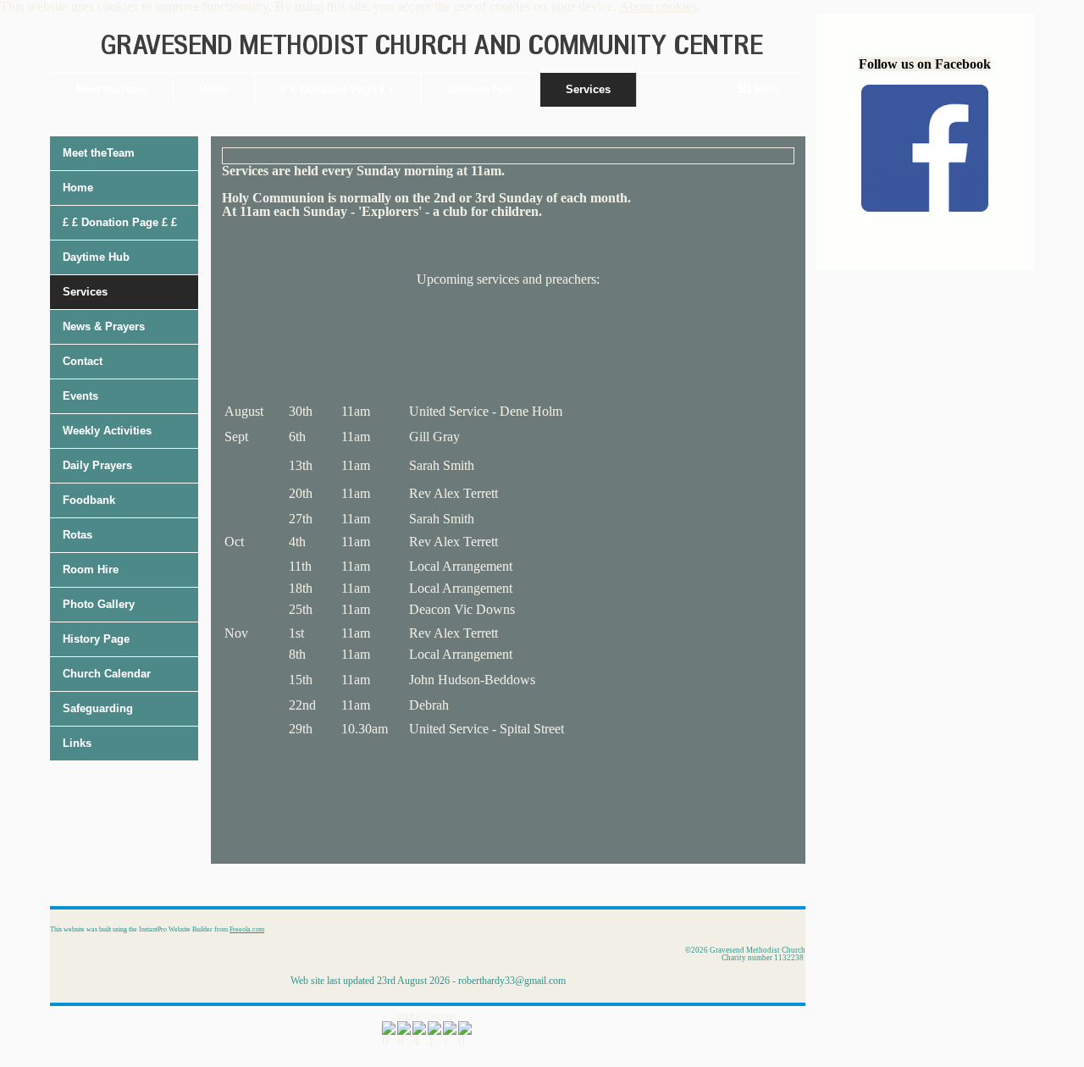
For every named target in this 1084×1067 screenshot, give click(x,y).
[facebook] (924, 207)
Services (588, 89)
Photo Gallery (99, 604)
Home (214, 89)
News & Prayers (104, 326)
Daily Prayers (97, 465)
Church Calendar (107, 673)
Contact (82, 361)
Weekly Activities (107, 430)
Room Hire (91, 569)
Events (80, 396)
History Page (96, 639)
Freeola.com (247, 929)
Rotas (77, 534)
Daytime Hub (480, 89)
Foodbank (89, 500)
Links (77, 743)
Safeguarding (98, 708)
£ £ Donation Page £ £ (338, 89)
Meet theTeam (111, 89)
